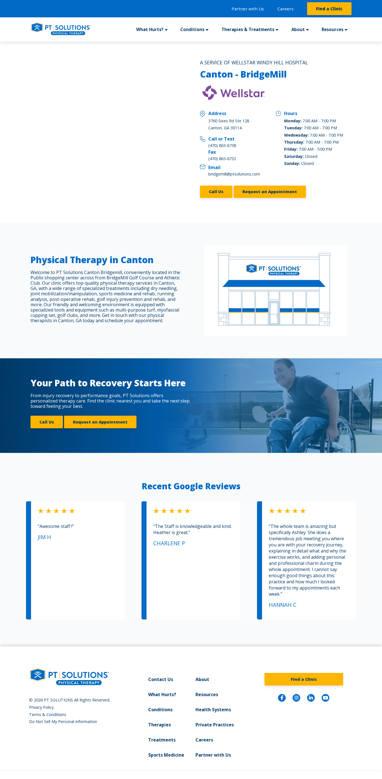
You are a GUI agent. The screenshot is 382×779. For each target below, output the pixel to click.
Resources (206, 694)
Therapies (159, 725)
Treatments (162, 740)
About (202, 679)
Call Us (216, 191)
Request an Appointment (269, 191)
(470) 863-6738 (222, 145)
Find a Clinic (329, 8)
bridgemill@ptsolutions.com (234, 174)
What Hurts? (162, 694)
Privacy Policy (41, 707)
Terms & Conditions (47, 714)
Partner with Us (248, 8)
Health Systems (213, 710)
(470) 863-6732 (222, 158)
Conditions (160, 710)
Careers (285, 8)
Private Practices (214, 725)
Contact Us (160, 679)
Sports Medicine (166, 755)
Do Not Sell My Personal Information (63, 721)
